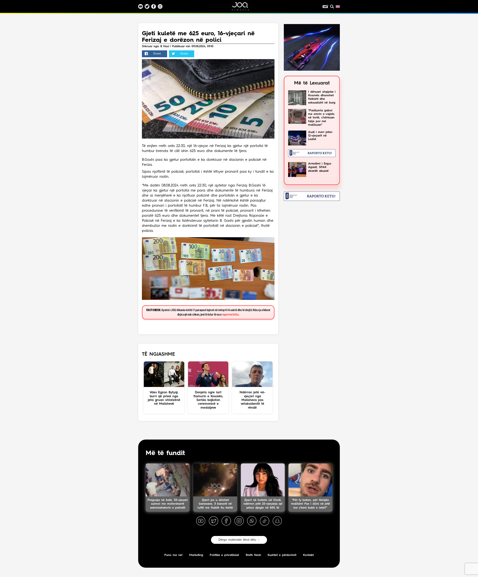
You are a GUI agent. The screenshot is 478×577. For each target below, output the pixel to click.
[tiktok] (264, 521)
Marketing (196, 555)
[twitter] (213, 521)
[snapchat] (277, 521)
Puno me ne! (173, 555)
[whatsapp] (251, 521)
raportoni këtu (230, 314)
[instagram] (239, 521)
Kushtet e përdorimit (282, 555)
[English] (338, 6)
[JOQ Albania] (243, 7)
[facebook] (226, 521)
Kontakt (308, 555)
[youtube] (200, 521)
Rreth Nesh (253, 555)
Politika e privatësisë (224, 555)
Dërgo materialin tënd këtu (237, 539)
